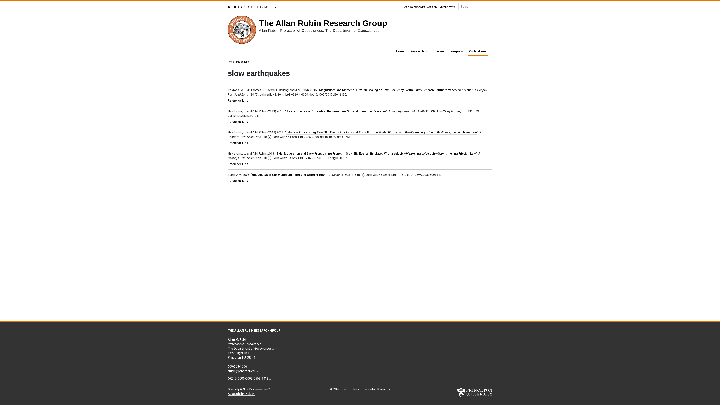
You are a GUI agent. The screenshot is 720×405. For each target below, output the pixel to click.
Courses (438, 51)
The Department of (250, 348)
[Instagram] (415, 331)
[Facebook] (411, 331)
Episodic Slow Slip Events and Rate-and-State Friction (289, 175)
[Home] (243, 31)
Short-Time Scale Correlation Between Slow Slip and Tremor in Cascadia (336, 111)
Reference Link (238, 100)
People (455, 51)
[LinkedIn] (419, 331)
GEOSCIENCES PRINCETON (428, 7)
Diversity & (248, 389)
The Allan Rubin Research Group (323, 23)
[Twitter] (423, 331)
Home (400, 51)
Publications (478, 51)
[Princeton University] (252, 6)
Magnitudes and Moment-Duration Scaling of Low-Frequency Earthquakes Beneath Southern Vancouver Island (395, 90)
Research (417, 51)
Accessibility (240, 393)
